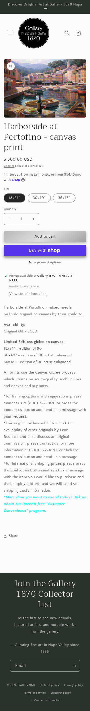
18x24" (14, 198)
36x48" (64, 198)
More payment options (45, 262)
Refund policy (49, 685)
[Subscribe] (74, 666)
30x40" (39, 198)
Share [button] (13, 536)
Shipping (9, 166)
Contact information (47, 700)
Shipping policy (61, 692)
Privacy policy (73, 685)
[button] (10, 33)
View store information (28, 294)
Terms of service (35, 692)
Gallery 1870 (27, 685)
